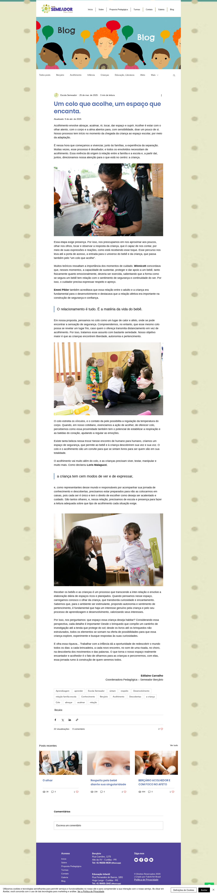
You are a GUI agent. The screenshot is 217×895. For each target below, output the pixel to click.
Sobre (64, 862)
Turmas (64, 870)
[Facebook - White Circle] (141, 860)
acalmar (81, 702)
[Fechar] (213, 890)
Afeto (142, 75)
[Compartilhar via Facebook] (55, 719)
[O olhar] (60, 763)
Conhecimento (88, 696)
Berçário (60, 75)
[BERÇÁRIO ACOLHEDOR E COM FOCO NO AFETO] (156, 763)
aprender (78, 691)
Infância (91, 75)
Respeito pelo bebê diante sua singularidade (108, 782)
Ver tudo (174, 745)
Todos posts (44, 75)
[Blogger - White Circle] (151, 860)
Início (63, 859)
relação (93, 702)
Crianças (105, 75)
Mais (153, 75)
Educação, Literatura (124, 75)
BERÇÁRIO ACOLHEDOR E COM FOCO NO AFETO (154, 782)
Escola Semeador (96, 691)
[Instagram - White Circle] (146, 860)
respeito (124, 691)
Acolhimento (75, 75)
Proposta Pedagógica (71, 866)
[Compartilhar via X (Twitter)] (62, 719)
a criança (150, 696)
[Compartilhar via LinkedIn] (69, 719)
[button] (174, 75)
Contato (65, 873)
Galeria (64, 877)
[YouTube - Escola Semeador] (136, 860)
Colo (58, 702)
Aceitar (204, 890)
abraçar (68, 702)
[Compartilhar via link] (77, 719)
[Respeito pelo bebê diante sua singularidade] (108, 763)
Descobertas (135, 696)
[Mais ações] (161, 95)
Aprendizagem (62, 691)
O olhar (48, 780)
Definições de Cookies (183, 890)
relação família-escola (66, 696)
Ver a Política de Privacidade (91, 891)
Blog (63, 881)
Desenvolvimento (141, 691)
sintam (113, 691)
